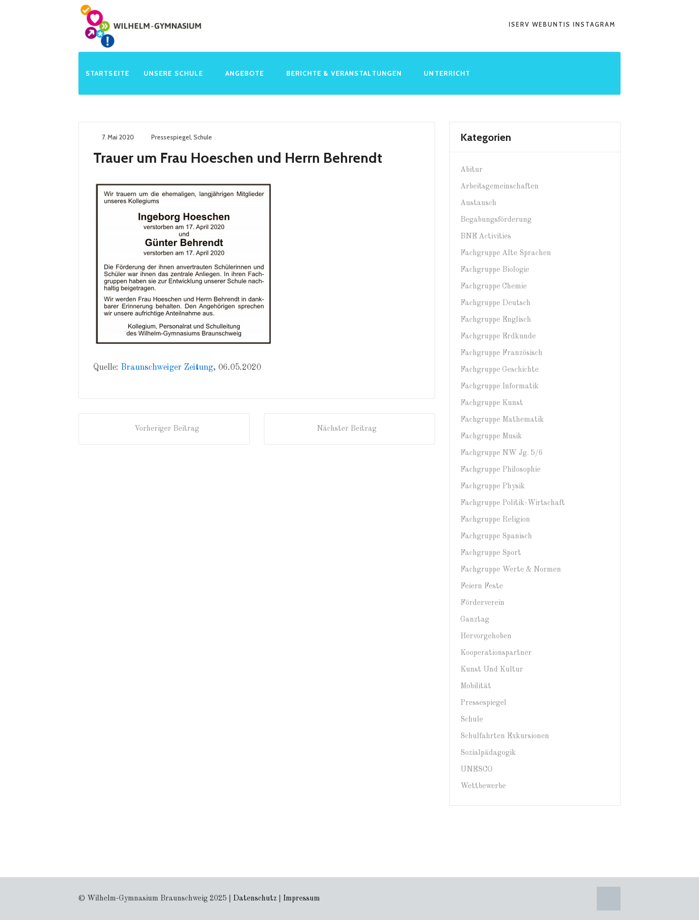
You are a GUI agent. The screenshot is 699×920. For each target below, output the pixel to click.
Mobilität (475, 686)
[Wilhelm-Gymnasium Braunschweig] (140, 40)
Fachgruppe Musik (491, 436)
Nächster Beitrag (347, 429)
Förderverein (482, 603)
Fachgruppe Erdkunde (498, 336)
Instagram (594, 24)
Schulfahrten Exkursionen (504, 736)
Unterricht (448, 73)
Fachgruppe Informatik (499, 386)
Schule (203, 137)
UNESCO (476, 769)
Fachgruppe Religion (495, 520)
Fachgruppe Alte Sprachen (505, 253)
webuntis (552, 24)
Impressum (301, 898)
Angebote (245, 73)
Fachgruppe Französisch (501, 353)
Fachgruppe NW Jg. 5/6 (501, 453)
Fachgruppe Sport (490, 553)
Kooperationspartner (496, 653)
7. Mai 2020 (118, 137)
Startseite (107, 73)
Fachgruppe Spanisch (496, 536)
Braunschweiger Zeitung (167, 367)
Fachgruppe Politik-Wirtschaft (512, 503)
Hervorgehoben (486, 636)
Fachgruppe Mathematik (502, 420)
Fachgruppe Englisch (495, 320)
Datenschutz (255, 898)
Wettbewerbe (483, 786)
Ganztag (474, 619)
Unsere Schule (174, 73)
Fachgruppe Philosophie (500, 470)
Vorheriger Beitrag (167, 429)
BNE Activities (485, 236)
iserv (520, 24)
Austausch (478, 203)
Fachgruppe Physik (492, 486)
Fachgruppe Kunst (491, 403)
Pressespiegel (171, 137)
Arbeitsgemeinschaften (499, 186)
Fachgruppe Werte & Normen (510, 570)
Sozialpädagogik (488, 753)
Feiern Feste (481, 586)
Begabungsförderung (496, 220)
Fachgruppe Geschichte (499, 370)
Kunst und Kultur (491, 669)
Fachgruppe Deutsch (495, 303)
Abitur (471, 170)
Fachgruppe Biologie (494, 270)
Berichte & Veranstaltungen (345, 73)
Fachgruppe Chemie (493, 286)
